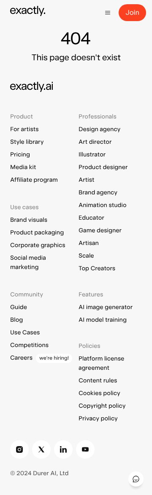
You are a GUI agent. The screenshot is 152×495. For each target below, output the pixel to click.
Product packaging (37, 232)
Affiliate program (34, 180)
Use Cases (25, 332)
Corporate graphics (37, 245)
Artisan (89, 243)
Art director (95, 142)
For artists (24, 129)
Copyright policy (102, 406)
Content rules (98, 380)
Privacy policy (98, 418)
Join (132, 12)
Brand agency (98, 192)
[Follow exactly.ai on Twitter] (41, 449)
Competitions (29, 345)
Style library (26, 142)
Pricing (20, 154)
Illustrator (92, 154)
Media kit (23, 167)
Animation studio (102, 205)
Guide (18, 307)
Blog (16, 320)
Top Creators (97, 268)
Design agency (99, 129)
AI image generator (106, 307)
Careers (21, 358)
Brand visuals (28, 220)
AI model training (103, 320)
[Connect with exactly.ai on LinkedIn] (63, 449)
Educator (91, 218)
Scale (86, 256)
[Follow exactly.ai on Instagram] (19, 449)
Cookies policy (99, 393)
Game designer (100, 230)
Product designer (103, 167)
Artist (86, 180)
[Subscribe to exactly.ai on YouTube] (85, 449)
